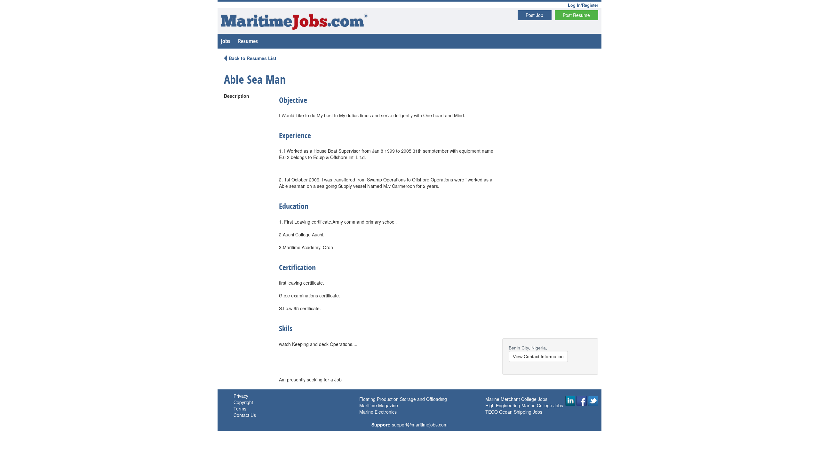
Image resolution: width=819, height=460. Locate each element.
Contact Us (245, 415)
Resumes (248, 41)
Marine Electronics (378, 412)
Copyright (243, 402)
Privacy (241, 396)
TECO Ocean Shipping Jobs (513, 412)
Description (236, 96)
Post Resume (576, 15)
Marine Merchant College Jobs (516, 399)
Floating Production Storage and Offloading (403, 399)
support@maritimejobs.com (420, 424)
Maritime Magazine (378, 405)
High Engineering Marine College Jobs (524, 405)
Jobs (225, 41)
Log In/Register (583, 5)
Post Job (534, 15)
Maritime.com (294, 22)
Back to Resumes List (252, 58)
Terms (240, 408)
